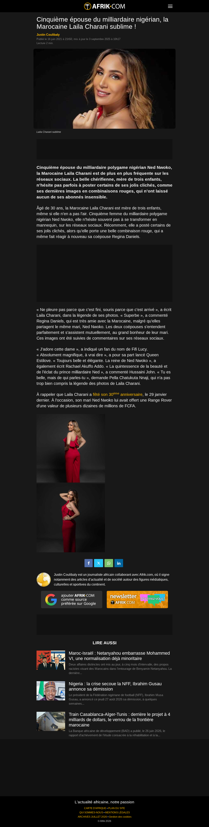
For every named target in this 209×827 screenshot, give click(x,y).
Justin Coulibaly (48, 34)
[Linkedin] (119, 563)
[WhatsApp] (108, 563)
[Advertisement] (104, 149)
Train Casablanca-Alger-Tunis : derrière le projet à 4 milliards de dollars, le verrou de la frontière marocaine (119, 719)
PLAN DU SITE (116, 808)
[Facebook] (88, 563)
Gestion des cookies (120, 816)
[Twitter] (98, 563)
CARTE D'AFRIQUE (95, 808)
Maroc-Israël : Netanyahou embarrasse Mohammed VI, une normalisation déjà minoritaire (119, 656)
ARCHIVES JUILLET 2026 (92, 816)
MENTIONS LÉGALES (117, 812)
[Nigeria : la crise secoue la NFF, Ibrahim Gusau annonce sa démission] (51, 691)
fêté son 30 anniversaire (117, 394)
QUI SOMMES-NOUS (91, 812)
